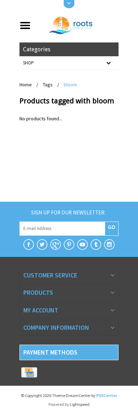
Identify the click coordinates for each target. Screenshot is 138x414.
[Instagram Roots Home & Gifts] (109, 244)
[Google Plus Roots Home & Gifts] (55, 244)
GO (111, 226)
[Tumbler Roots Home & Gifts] (96, 244)
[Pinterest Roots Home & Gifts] (69, 244)
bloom (70, 84)
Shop (28, 63)
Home (25, 84)
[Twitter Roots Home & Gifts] (42, 244)
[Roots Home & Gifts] (77, 25)
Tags (48, 84)
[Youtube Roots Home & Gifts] (82, 244)
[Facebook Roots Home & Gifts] (28, 244)
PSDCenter (106, 395)
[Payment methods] (29, 372)
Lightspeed (80, 404)
